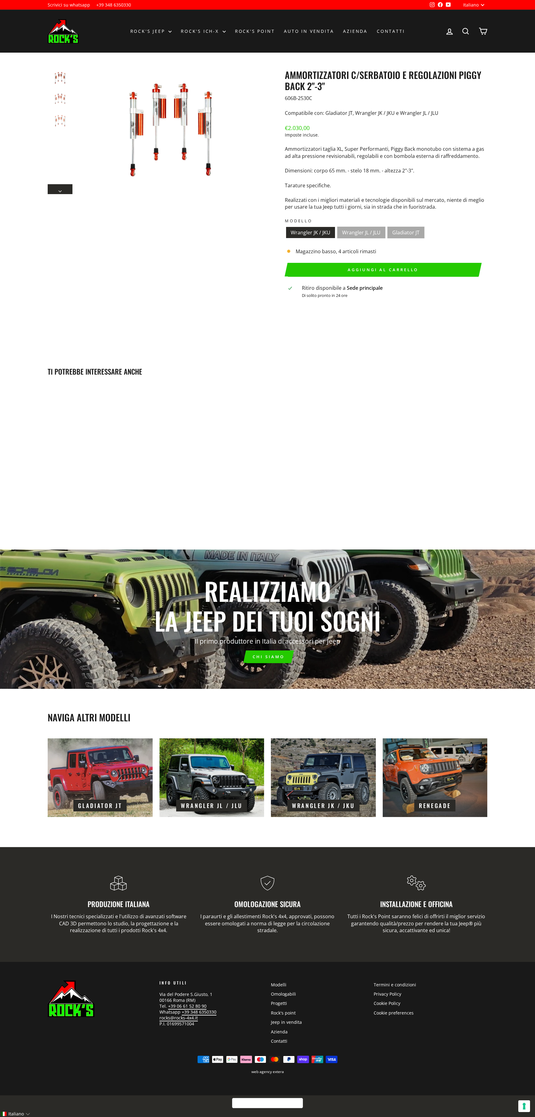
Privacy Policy (387, 994)
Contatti (391, 31)
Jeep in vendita (286, 1022)
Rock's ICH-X (201, 31)
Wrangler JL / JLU (361, 232)
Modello (298, 221)
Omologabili (283, 994)
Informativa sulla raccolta (267, 1103)
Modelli (278, 985)
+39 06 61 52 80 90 (187, 1006)
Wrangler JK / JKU (310, 232)
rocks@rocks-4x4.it (178, 1018)
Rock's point (255, 31)
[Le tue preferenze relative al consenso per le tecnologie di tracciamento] (524, 1106)
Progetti (279, 1003)
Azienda (355, 31)
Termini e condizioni (395, 985)
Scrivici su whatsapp (69, 5)
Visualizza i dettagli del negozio (330, 305)
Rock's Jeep (148, 31)
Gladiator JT (406, 232)
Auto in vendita (309, 31)
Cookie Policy (387, 1003)
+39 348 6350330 (113, 5)
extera (278, 1071)
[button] (15, 1114)
